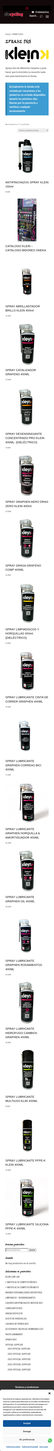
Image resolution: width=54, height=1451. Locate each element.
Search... (33, 15)
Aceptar (27, 1423)
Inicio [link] (8, 34)
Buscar (32, 1250)
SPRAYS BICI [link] (11, 1339)
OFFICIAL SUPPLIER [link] (14, 1344)
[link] (13, 14)
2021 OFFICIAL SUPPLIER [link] (19, 1348)
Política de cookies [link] (13, 1447)
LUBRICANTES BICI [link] (13, 1308)
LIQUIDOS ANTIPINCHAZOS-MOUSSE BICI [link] (24, 1303)
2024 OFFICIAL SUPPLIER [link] (19, 1364)
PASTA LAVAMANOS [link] (14, 1334)
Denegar (27, 1431)
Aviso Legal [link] (43, 1447)
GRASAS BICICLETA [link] (14, 1313)
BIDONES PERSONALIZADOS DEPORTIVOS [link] (23, 1292)
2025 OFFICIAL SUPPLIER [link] (19, 1369)
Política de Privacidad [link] (30, 1447)
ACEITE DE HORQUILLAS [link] (16, 1318)
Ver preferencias (27, 1439)
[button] (49, 1393)
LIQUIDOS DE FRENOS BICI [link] (17, 1324)
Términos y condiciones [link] (27, 1387)
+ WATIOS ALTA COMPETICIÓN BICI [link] (21, 1282)
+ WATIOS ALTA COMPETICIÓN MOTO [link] (22, 1287)
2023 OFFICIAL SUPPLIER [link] (19, 1359)
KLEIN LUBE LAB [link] (12, 1277)
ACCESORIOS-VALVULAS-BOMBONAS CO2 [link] (24, 1329)
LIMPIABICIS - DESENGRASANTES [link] (20, 1297)
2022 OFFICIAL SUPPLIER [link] (19, 1354)
